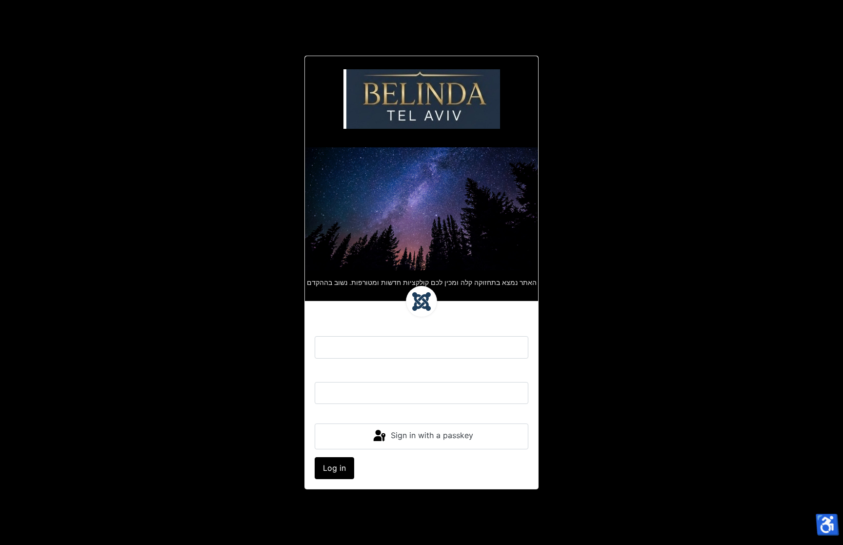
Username (333, 326)
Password (333, 372)
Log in (334, 468)
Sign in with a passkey (430, 436)
